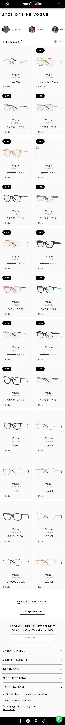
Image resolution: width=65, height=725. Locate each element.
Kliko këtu (12, 693)
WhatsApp (9, 709)
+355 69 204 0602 (22, 700)
